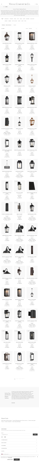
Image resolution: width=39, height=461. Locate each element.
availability (7, 18)
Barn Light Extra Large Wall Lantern (19, 257)
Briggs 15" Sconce (19, 214)
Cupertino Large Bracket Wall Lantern (19, 65)
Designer (27, 18)
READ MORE (13, 402)
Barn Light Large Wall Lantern (7, 256)
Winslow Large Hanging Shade (7, 171)
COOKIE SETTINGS (10, 459)
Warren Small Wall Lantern (32, 214)
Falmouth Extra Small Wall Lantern (7, 321)
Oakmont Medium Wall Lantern (19, 278)
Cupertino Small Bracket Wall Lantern (19, 321)
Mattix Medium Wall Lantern (32, 256)
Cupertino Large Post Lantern (19, 43)
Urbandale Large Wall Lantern (7, 299)
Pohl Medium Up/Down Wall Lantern (7, 128)
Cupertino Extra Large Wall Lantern (7, 193)
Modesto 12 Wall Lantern (32, 342)
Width (24, 18)
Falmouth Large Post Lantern (32, 64)
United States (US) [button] (5, 454)
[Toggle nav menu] (2, 4)
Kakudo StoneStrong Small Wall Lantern (32, 193)
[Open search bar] (35, 4)
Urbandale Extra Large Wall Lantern (19, 300)
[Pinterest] (5, 437)
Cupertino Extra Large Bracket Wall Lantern (7, 150)
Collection (32, 18)
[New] (19, 191)
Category (11, 18)
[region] (19, 458)
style (18, 18)
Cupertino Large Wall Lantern (19, 107)
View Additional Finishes (7, 49)
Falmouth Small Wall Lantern (32, 171)
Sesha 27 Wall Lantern (7, 342)
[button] (36, 4)
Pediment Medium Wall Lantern (7, 107)
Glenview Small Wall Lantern (7, 363)
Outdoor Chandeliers (8, 421)
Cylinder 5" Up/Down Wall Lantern (7, 214)
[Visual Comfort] (19, 4)
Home (4, 6)
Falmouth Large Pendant (32, 299)
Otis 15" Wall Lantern (19, 192)
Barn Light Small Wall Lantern (19, 235)
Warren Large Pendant (19, 128)
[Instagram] (2, 437)
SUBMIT (35, 434)
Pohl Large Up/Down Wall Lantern (32, 278)
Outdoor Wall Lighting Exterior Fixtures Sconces (20, 420)
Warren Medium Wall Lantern (7, 235)
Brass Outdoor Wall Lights (17, 421)
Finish (15, 18)
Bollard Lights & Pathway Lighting (6, 420)
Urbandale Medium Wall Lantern (32, 43)
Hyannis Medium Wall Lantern (32, 128)
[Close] (37, 457)
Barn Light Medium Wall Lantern (32, 235)
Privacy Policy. (10, 457)
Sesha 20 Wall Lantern (19, 342)
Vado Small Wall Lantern (19, 171)
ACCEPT (17, 459)
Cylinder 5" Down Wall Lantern (32, 320)
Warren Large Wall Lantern (7, 64)
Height (21, 18)
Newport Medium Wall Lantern (32, 107)
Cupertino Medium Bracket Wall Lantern (32, 364)
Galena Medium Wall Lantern (7, 43)
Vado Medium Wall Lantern (19, 363)
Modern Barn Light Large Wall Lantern (7, 278)
